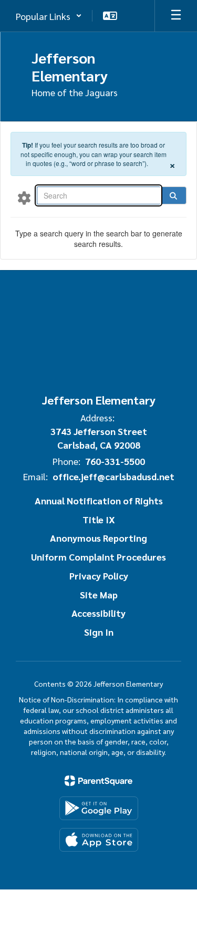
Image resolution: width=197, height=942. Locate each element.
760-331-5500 (115, 461)
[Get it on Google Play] (98, 808)
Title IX (98, 519)
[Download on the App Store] (98, 840)
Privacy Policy (98, 576)
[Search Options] (24, 197)
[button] (48, 16)
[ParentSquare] (98, 781)
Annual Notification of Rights (99, 500)
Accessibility (98, 613)
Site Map (99, 594)
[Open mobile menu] (176, 16)
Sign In (98, 632)
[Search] (173, 195)
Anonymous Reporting (98, 538)
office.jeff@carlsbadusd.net (113, 476)
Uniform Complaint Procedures (98, 557)
